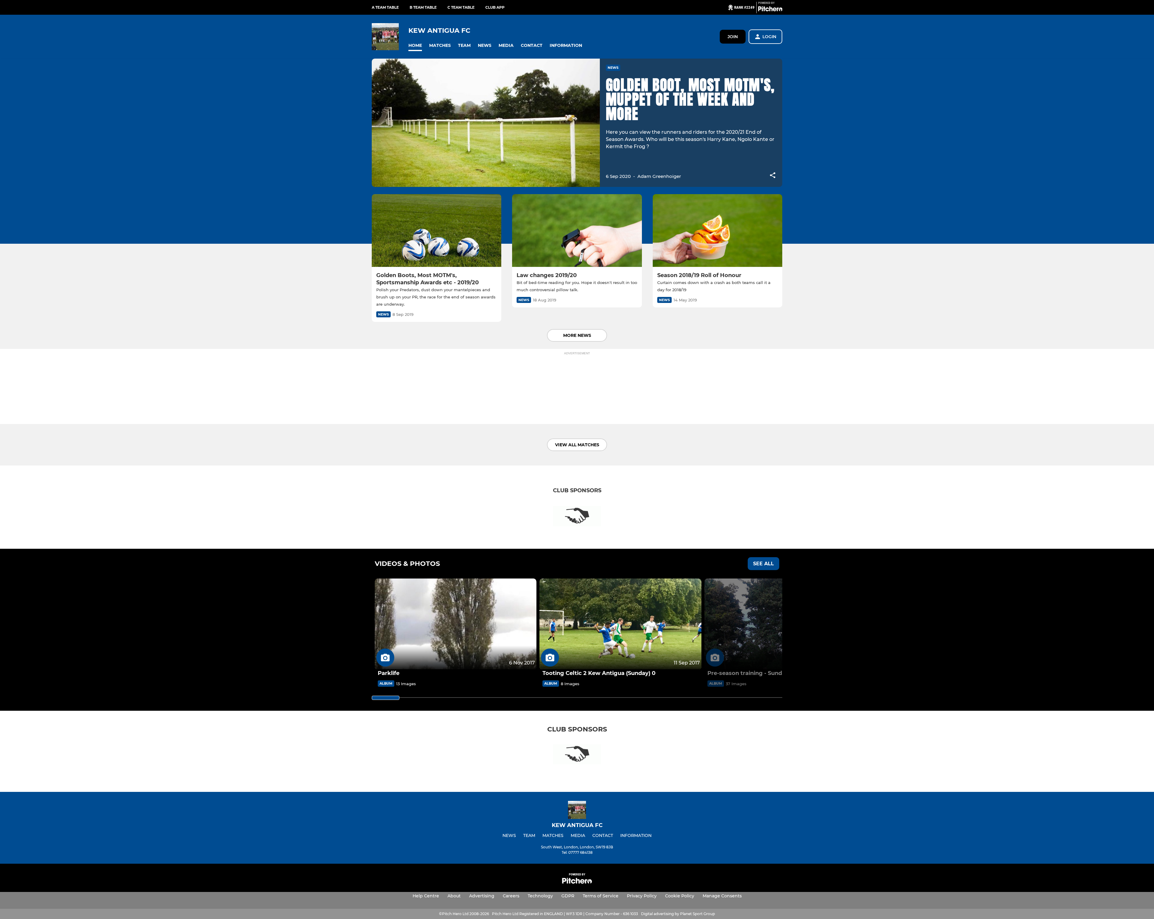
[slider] (385, 698)
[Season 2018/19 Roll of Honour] (717, 230)
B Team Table (423, 7)
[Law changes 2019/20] (577, 230)
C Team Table (461, 7)
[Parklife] (455, 624)
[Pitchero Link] (770, 10)
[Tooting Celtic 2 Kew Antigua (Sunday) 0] (620, 624)
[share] (772, 176)
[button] (415, 45)
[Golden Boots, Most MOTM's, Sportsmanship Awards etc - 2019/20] (436, 230)
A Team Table (385, 7)
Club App (495, 7)
